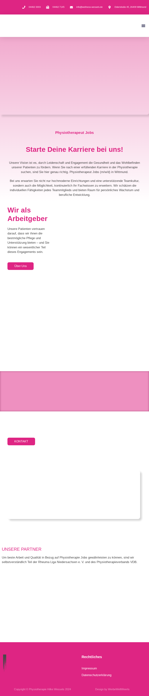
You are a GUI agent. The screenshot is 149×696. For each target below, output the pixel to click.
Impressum (89, 668)
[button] (143, 26)
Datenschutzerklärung (96, 675)
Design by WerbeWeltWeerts (112, 689)
